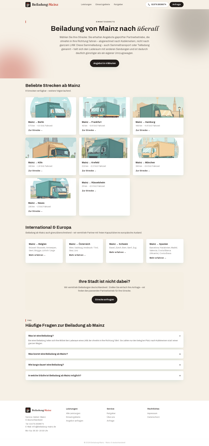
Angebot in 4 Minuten (104, 63)
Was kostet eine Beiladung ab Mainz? (104, 354)
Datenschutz (153, 417)
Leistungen (86, 4)
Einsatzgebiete (103, 4)
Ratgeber (118, 4)
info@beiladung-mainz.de (44, 427)
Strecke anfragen (104, 299)
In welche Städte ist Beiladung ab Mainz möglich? (104, 375)
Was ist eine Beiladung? (104, 335)
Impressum (152, 413)
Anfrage (176, 4)
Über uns (111, 417)
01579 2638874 (158, 4)
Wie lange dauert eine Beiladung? (104, 365)
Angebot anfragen (74, 421)
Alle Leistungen (73, 413)
